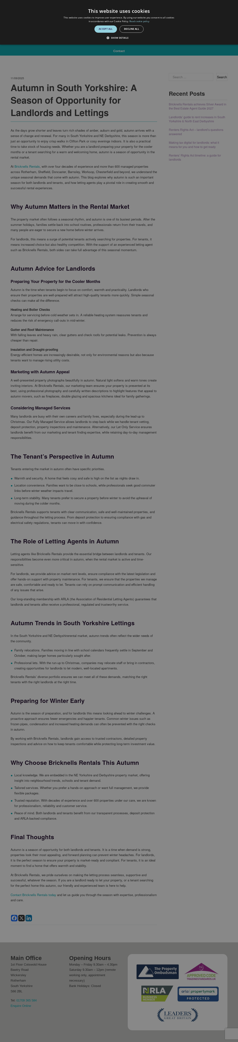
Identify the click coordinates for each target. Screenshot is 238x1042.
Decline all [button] (131, 28)
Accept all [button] (106, 28)
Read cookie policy (139, 21)
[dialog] (119, 22)
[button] (118, 38)
